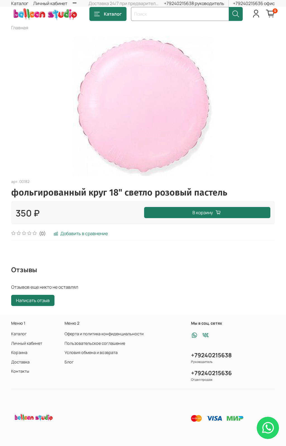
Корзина (19, 352)
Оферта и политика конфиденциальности (104, 333)
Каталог (19, 3)
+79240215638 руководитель (194, 3)
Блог (69, 362)
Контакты (20, 371)
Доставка (20, 362)
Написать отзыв (33, 300)
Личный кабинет (50, 3)
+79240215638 (211, 355)
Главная (19, 28)
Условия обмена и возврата (91, 352)
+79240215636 (211, 373)
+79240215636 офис (254, 3)
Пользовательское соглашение (95, 343)
